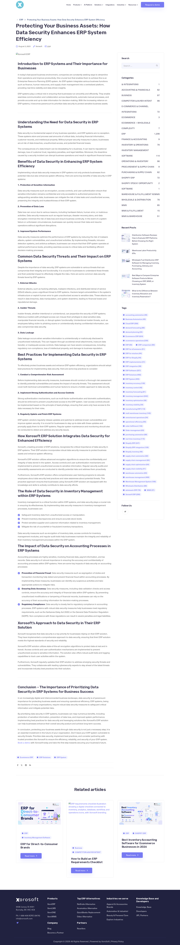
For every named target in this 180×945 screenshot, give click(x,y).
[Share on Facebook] (17, 765)
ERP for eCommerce (135, 349)
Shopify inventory (134, 451)
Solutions (98, 5)
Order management (135, 430)
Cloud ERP (132, 323)
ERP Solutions (44, 757)
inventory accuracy (135, 383)
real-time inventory (135, 439)
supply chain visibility (136, 468)
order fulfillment (134, 426)
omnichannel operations (137, 417)
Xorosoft (39, 46)
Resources (132, 5)
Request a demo (152, 4)
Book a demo (24, 742)
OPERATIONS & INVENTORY (135, 161)
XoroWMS (51, 916)
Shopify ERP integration (137, 447)
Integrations (110, 5)
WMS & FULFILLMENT (133, 210)
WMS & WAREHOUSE (132, 216)
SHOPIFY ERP (128, 177)
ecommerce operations (137, 340)
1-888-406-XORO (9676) (29, 915)
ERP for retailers (134, 353)
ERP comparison (146, 345)
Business (127, 95)
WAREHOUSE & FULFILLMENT (136, 194)
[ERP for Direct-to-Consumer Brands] (39, 813)
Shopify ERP (132, 443)
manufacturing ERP (135, 409)
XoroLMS (51, 908)
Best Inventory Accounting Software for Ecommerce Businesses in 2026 (139, 843)
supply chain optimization (137, 464)
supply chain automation (137, 456)
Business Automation (136, 319)
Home (68, 5)
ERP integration (133, 366)
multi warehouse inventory (138, 413)
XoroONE (51, 912)
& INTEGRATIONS (130, 84)
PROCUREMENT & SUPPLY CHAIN (138, 166)
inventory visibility (134, 404)
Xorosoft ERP (133, 494)
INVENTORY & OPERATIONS (135, 144)
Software (127, 188)
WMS (124, 205)
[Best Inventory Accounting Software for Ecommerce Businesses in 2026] (140, 813)
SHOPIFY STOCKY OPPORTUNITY (137, 183)
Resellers (81, 928)
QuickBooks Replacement (88, 912)
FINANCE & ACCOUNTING (134, 139)
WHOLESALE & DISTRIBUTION (136, 199)
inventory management (137, 396)
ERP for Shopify (133, 357)
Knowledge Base (143, 906)
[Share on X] (22, 765)
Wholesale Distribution (136, 486)
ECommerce (128, 117)
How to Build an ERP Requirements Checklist (86, 860)
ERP (49, 46)
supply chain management (138, 460)
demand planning (134, 332)
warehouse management (137, 477)
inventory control (134, 387)
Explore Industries (115, 919)
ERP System (61, 757)
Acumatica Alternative (87, 908)
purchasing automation (136, 434)
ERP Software (133, 370)
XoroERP (51, 904)
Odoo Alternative (84, 916)
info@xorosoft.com (24, 918)
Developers (141, 911)
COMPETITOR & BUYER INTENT (137, 100)
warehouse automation (136, 473)
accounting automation (136, 315)
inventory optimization (136, 400)
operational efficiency (136, 421)
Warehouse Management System (141, 481)
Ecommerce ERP (26, 757)
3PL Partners (142, 915)
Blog (49, 928)
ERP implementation (135, 362)
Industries (120, 5)
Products (76, 5)
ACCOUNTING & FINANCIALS (136, 89)
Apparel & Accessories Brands (117, 905)
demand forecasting (135, 327)
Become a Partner (55, 932)
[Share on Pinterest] (26, 765)
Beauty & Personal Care (117, 915)
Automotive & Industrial (117, 911)
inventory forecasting (136, 392)
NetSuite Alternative (86, 904)
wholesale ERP (133, 490)
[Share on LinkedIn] (30, 765)
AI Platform (88, 5)
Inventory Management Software (37, 837)
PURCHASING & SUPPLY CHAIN (137, 172)
